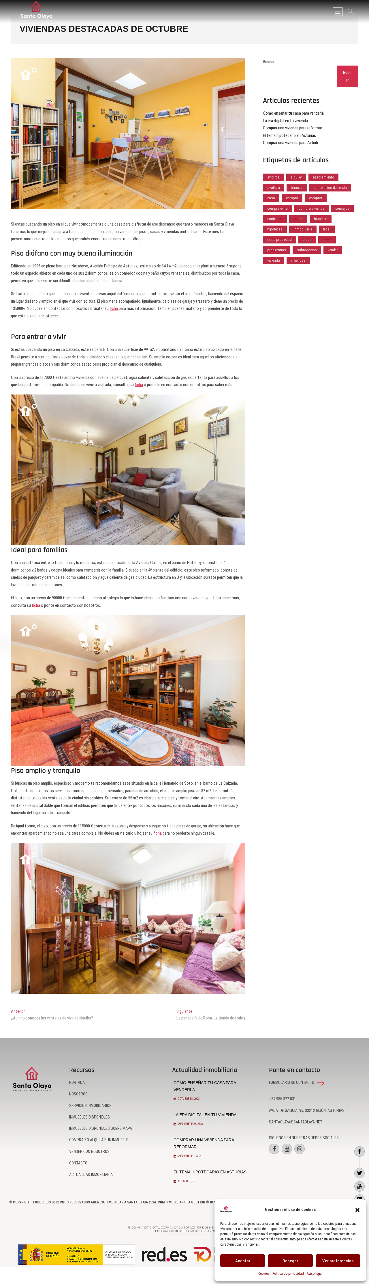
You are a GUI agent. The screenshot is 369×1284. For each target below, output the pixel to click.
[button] (357, 1209)
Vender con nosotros (89, 1151)
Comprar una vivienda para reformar (292, 128)
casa (271, 198)
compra (292, 198)
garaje (298, 219)
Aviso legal (315, 1274)
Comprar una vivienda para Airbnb (290, 142)
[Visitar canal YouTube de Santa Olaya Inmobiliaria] (359, 1186)
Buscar (268, 61)
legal (326, 229)
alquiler (296, 177)
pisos (307, 239)
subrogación (307, 250)
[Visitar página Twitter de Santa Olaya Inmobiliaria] (359, 1173)
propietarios (276, 250)
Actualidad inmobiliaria (91, 1174)
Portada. (77, 1082)
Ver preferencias (337, 1260)
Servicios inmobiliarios (90, 1105)
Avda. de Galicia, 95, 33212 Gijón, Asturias (306, 1110)
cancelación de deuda (330, 187)
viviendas (298, 260)
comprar (315, 198)
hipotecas (275, 229)
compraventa (277, 208)
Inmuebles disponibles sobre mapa (100, 1128)
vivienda (273, 260)
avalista (273, 187)
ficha (114, 308)
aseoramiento (323, 177)
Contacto (78, 1163)
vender (333, 250)
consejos (342, 208)
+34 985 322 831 (282, 1099)
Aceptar (242, 1260)
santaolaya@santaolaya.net (295, 1122)
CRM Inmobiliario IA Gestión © (183, 1202)
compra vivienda (311, 208)
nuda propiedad (279, 239)
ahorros (273, 177)
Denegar (290, 1260)
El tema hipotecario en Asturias (289, 135)
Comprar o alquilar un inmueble (98, 1140)
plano (327, 239)
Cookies (264, 1274)
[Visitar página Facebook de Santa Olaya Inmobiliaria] (359, 1151)
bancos (297, 187)
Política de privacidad (288, 1274)
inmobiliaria (302, 229)
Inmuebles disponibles (89, 1117)
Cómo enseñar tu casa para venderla (293, 113)
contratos (275, 219)
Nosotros (78, 1094)
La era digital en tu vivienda (285, 120)
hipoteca (320, 219)
